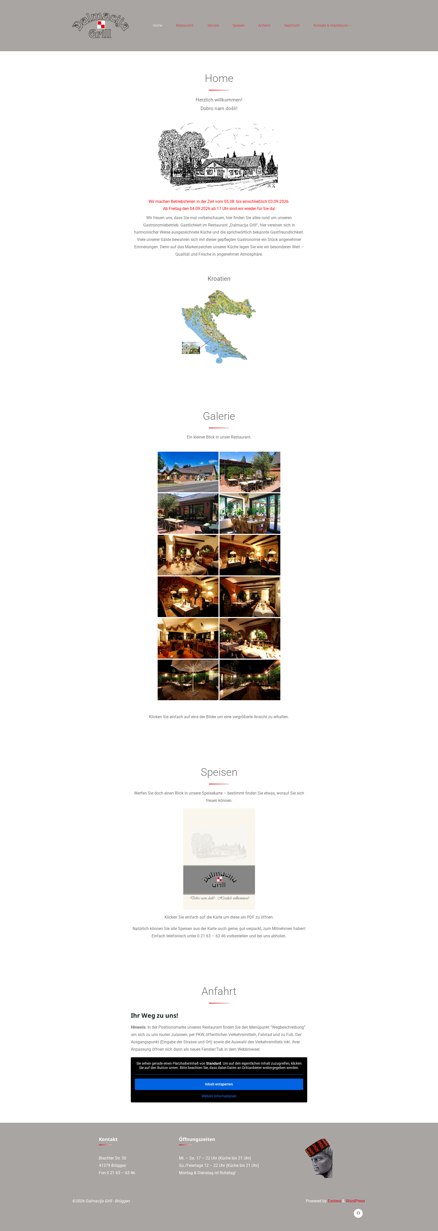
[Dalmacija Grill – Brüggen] (100, 25)
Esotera (334, 1201)
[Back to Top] (418, 1223)
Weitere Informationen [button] (219, 1096)
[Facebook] (358, 1213)
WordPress (355, 1201)
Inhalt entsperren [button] (219, 1084)
